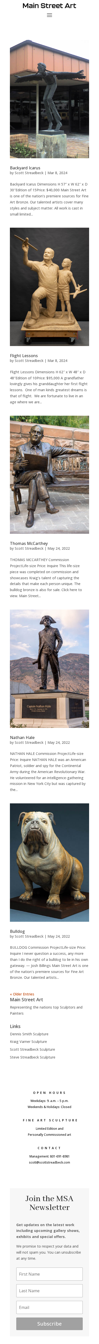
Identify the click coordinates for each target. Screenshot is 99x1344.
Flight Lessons (24, 355)
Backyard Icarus (25, 168)
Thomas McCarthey (29, 543)
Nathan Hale (22, 737)
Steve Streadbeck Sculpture (32, 1057)
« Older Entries (22, 994)
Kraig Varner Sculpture (28, 1041)
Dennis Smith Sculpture (29, 1034)
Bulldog (17, 931)
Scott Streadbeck (29, 172)
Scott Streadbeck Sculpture (32, 1049)
